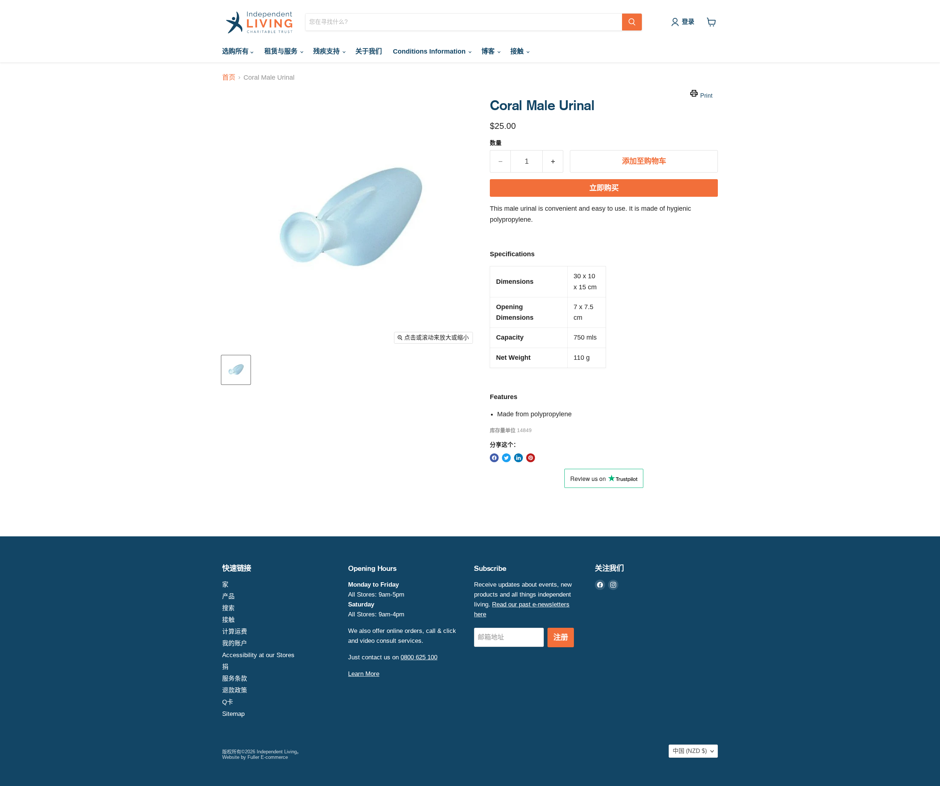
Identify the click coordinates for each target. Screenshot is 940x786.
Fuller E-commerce (267, 757)
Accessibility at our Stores (258, 655)
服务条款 (234, 678)
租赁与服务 (281, 51)
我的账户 (234, 643)
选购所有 (236, 51)
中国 (690, 751)
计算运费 (234, 631)
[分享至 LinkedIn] (518, 457)
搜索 (228, 608)
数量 (496, 143)
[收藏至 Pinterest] (530, 457)
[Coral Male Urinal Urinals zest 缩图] (235, 369)
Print (706, 96)
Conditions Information (430, 51)
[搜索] (632, 22)
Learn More (363, 673)
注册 (560, 637)
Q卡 (227, 702)
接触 (517, 51)
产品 (228, 596)
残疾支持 (327, 51)
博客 (488, 51)
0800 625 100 (419, 657)
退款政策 (234, 690)
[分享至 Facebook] (494, 457)
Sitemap (233, 713)
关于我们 (368, 51)
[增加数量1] (553, 161)
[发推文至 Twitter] (506, 457)
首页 (228, 77)
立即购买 (604, 188)
